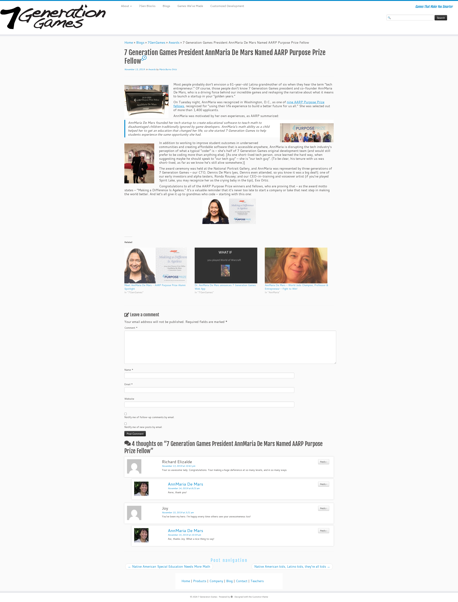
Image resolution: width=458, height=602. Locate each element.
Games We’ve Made (190, 6)
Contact (241, 581)
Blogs (166, 6)
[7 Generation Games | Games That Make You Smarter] (53, 18)
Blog (229, 581)
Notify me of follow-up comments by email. (149, 417)
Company (216, 581)
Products (199, 581)
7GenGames (156, 42)
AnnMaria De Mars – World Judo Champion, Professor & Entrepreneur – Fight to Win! (296, 287)
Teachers (257, 581)
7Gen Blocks (147, 6)
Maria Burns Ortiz (168, 69)
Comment (131, 328)
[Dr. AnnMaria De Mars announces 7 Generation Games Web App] (228, 265)
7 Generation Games (207, 596)
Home (128, 42)
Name (128, 370)
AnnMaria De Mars (185, 484)
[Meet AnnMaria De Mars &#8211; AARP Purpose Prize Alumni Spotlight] (157, 265)
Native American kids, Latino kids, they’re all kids (292, 566)
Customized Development (227, 6)
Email (128, 384)
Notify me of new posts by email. (143, 427)
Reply (323, 461)
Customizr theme (260, 596)
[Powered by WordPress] (231, 596)
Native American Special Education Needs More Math (169, 566)
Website (129, 399)
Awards (174, 42)
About (125, 6)
